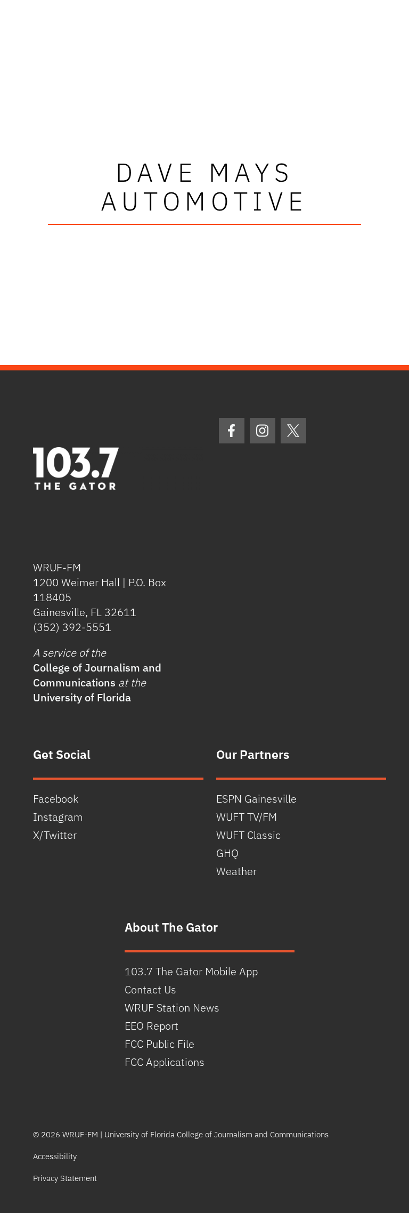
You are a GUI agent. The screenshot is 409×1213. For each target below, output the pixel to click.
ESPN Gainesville (256, 798)
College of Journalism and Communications (97, 675)
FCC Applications (164, 1062)
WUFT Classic (248, 835)
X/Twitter (55, 835)
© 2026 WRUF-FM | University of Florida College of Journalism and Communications (181, 1134)
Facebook (55, 798)
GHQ (227, 853)
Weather (236, 871)
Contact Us (150, 989)
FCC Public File (159, 1044)
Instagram (58, 817)
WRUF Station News (172, 1007)
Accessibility (55, 1156)
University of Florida (82, 697)
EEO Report (151, 1025)
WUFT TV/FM (246, 817)
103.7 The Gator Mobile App (191, 971)
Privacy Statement (65, 1178)
